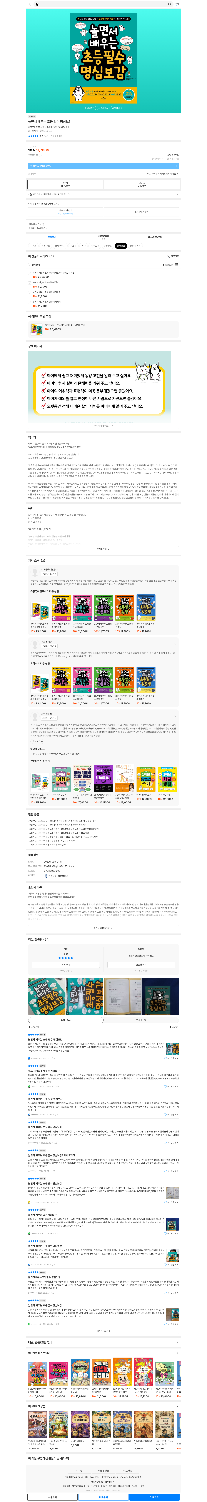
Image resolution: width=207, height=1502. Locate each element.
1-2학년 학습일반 (79, 825)
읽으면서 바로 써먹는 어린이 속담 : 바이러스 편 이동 (164, 1380)
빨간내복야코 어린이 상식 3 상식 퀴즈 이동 (122, 1378)
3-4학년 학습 (64, 829)
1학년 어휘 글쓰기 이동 (61, 785)
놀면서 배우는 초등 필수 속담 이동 (124, 614)
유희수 (50, 127)
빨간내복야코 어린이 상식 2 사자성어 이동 (143, 1378)
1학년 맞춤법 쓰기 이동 (146, 785)
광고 (142, 1486)
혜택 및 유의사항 (66, 971)
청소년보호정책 (93, 1486)
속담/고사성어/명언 (66, 841)
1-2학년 (51, 821)
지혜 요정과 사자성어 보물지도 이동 (122, 1430)
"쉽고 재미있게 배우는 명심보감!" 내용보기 (103, 1076)
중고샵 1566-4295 (110, 1477)
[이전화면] (29, 4)
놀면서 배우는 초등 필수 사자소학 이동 (107, 294)
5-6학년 (51, 837)
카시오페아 (33, 130)
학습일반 (62, 844)
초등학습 (51, 841)
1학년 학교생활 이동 (167, 785)
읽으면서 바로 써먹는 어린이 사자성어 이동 (58, 1380)
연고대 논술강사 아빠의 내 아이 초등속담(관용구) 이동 (37, 1430)
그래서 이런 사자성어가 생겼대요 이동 (101, 1378)
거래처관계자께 (124, 1486)
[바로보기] (46, 996)
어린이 (42, 821)
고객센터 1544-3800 (74, 1477)
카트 (177, 5)
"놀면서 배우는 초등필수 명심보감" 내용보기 (103, 1133)
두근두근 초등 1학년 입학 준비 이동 (82, 784)
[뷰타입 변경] (177, 265)
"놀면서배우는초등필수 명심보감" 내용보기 (103, 1283)
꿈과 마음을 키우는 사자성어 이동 (58, 1430)
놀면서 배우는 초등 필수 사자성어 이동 (107, 304)
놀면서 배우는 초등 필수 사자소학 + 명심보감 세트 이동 (107, 275)
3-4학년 (52, 829)
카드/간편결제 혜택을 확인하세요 (161, 173)
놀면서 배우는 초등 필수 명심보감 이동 (107, 285)
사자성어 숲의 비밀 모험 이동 (101, 1430)
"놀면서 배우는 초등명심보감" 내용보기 (103, 1221)
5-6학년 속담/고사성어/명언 (85, 837)
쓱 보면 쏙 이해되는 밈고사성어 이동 (80, 1378)
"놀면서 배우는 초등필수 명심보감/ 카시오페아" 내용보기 (103, 1161)
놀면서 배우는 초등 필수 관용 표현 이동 (103, 614)
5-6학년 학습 (64, 837)
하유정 (62, 127)
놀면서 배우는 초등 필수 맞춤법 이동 (146, 613)
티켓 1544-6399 (92, 1477)
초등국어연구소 (35, 127)
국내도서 (33, 821)
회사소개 (112, 1486)
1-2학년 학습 (63, 821)
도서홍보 (135, 1486)
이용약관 (66, 1486)
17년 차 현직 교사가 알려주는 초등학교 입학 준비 (56, 753)
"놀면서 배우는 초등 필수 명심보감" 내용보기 (103, 1046)
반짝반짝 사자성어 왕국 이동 (143, 1430)
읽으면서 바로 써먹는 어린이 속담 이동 (37, 1380)
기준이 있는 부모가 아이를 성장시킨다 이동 (124, 784)
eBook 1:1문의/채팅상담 (129, 1477)
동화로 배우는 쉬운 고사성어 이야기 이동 (164, 1430)
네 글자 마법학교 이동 (80, 1430)
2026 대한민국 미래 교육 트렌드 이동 (103, 784)
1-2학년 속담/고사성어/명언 (83, 821)
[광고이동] (170, 4)
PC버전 (104, 1486)
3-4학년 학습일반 (81, 833)
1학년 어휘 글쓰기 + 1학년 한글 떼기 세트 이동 (39, 788)
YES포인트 (33, 155)
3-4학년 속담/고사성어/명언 (86, 829)
